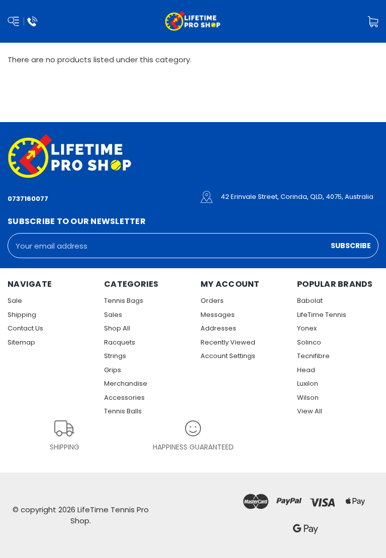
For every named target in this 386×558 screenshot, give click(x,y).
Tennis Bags (123, 300)
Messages (218, 314)
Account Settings (228, 356)
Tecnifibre (313, 356)
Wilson (308, 397)
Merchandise (125, 383)
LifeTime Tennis (321, 314)
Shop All (117, 328)
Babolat (310, 300)
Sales (113, 314)
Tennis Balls (123, 411)
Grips (112, 370)
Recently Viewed (228, 342)
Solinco (309, 342)
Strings (115, 356)
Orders (212, 300)
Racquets (119, 342)
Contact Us (25, 328)
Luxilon (307, 383)
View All (309, 411)
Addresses (218, 328)
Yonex (307, 328)
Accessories (124, 397)
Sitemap (21, 342)
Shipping (22, 314)
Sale (15, 300)
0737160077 (28, 198)
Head (306, 370)
